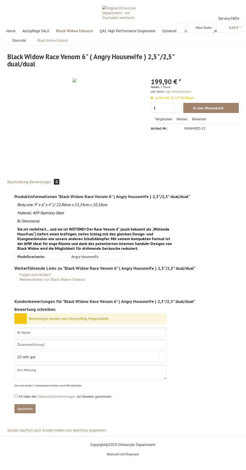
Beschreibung (17, 181)
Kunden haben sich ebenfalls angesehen (74, 430)
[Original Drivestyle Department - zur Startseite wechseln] (124, 13)
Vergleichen (163, 119)
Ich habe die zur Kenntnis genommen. (65, 396)
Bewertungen (43, 181)
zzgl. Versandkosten (178, 91)
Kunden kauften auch (24, 430)
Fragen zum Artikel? (34, 274)
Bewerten (198, 119)
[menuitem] (180, 28)
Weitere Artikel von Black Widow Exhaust (52, 279)
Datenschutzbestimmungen (56, 396)
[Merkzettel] (180, 28)
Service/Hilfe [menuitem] (228, 18)
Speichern (25, 409)
